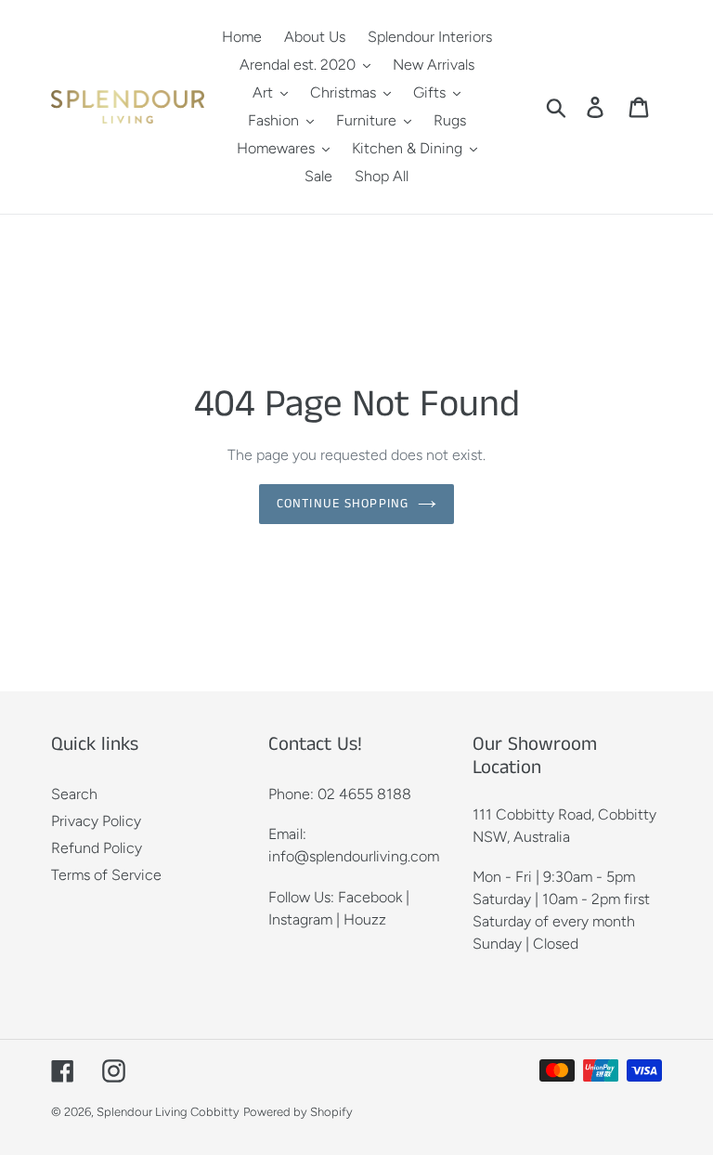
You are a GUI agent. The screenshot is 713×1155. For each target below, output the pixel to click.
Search (74, 794)
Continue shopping (342, 503)
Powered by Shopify (298, 1112)
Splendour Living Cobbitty (168, 1112)
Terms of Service (106, 875)
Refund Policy (96, 848)
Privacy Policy (96, 821)
